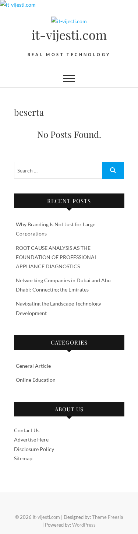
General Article (33, 366)
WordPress (84, 525)
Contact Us (26, 430)
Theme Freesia (107, 517)
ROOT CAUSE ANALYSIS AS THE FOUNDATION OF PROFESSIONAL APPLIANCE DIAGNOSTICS (56, 257)
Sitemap (23, 458)
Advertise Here (31, 439)
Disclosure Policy (34, 449)
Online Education (36, 380)
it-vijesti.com (69, 34)
